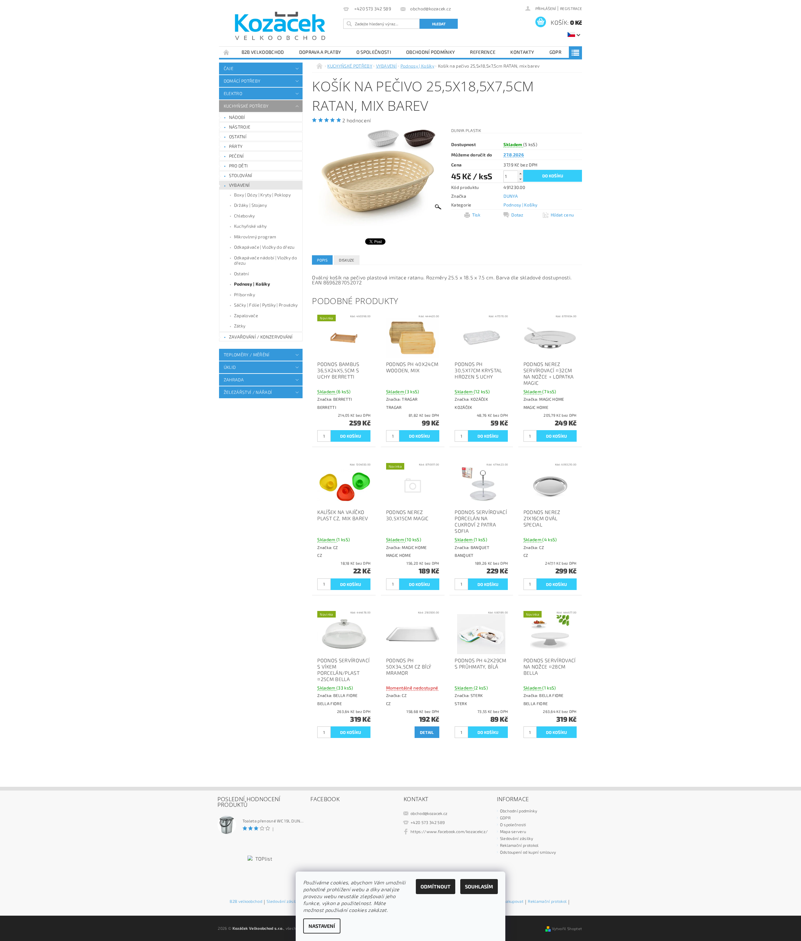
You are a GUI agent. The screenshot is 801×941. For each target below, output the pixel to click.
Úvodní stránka (226, 52)
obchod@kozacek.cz (429, 813)
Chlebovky (244, 215)
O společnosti (373, 52)
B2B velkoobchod (263, 52)
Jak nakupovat (510, 901)
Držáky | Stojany (250, 205)
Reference (482, 52)
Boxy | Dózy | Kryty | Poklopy (262, 194)
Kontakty (522, 52)
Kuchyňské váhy (250, 226)
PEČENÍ (236, 156)
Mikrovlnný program (255, 236)
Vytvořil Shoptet (567, 928)
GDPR (555, 52)
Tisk (476, 214)
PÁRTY (236, 146)
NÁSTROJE (240, 127)
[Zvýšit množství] (520, 173)
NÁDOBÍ (237, 117)
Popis (322, 260)
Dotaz (517, 214)
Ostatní (241, 273)
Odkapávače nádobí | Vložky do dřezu (265, 260)
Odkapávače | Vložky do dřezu (264, 247)
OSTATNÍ (238, 136)
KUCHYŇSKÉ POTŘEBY (246, 106)
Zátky (240, 325)
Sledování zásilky (516, 838)
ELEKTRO (233, 93)
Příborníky (244, 294)
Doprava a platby (320, 52)
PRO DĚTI (238, 165)
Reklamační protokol (519, 845)
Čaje (228, 68)
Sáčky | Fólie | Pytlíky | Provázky (266, 305)
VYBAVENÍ (239, 185)
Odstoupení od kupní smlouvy (528, 852)
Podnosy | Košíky (252, 284)
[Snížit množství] (520, 179)
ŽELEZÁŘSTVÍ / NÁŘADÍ (248, 392)
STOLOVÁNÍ (241, 175)
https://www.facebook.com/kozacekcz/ (449, 831)
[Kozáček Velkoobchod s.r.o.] (280, 26)
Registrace (571, 8)
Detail (427, 732)
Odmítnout (436, 886)
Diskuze (346, 260)
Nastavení (322, 926)
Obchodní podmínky (430, 52)
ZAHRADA (234, 379)
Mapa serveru (513, 831)
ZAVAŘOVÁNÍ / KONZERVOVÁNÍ (261, 336)
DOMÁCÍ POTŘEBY (242, 81)
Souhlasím (479, 886)
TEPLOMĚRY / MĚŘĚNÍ (247, 354)
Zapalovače (246, 315)
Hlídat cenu (562, 214)
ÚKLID (230, 367)
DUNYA (510, 196)
